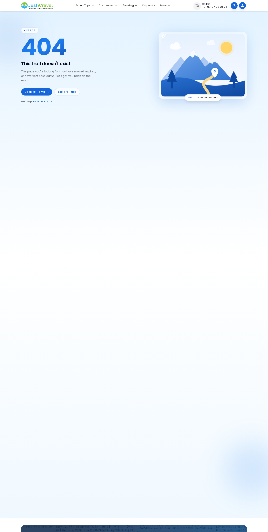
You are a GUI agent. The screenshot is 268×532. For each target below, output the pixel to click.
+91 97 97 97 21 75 (214, 6)
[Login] (242, 5)
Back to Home (37, 92)
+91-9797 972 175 (42, 101)
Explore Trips (67, 92)
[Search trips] (234, 5)
